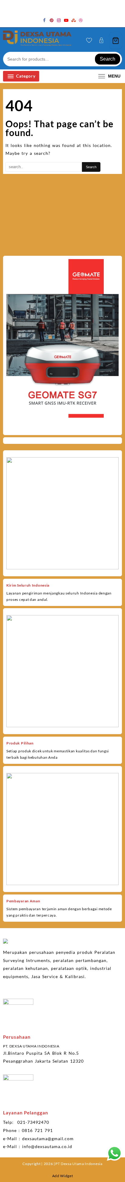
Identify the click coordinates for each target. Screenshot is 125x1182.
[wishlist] (89, 41)
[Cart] (115, 40)
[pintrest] (51, 20)
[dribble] (81, 20)
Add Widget (62, 1176)
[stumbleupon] (73, 20)
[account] (101, 40)
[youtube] (66, 20)
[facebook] (44, 20)
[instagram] (59, 20)
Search (107, 59)
